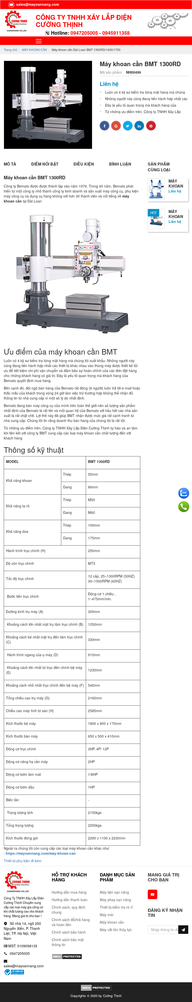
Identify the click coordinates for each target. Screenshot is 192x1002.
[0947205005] (183, 506)
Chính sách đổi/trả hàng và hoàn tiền (71, 922)
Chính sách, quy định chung (68, 910)
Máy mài (106, 914)
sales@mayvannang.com (37, 4)
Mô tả (10, 164)
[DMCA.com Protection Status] (67, 955)
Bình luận (120, 164)
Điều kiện (84, 164)
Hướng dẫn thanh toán (70, 899)
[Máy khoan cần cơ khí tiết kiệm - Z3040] (156, 216)
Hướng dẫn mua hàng (69, 892)
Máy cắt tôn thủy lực (116, 929)
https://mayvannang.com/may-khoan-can (41, 853)
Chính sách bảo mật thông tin (68, 942)
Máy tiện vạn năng (114, 892)
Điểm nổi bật (44, 164)
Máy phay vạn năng (115, 899)
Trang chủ (10, 49)
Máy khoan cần (112, 922)
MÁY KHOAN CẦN (34, 49)
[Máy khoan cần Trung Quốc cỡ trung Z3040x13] (156, 188)
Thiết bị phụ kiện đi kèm (23, 860)
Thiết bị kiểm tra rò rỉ (116, 907)
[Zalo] (183, 493)
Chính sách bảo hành (69, 932)
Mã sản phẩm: (112, 72)
